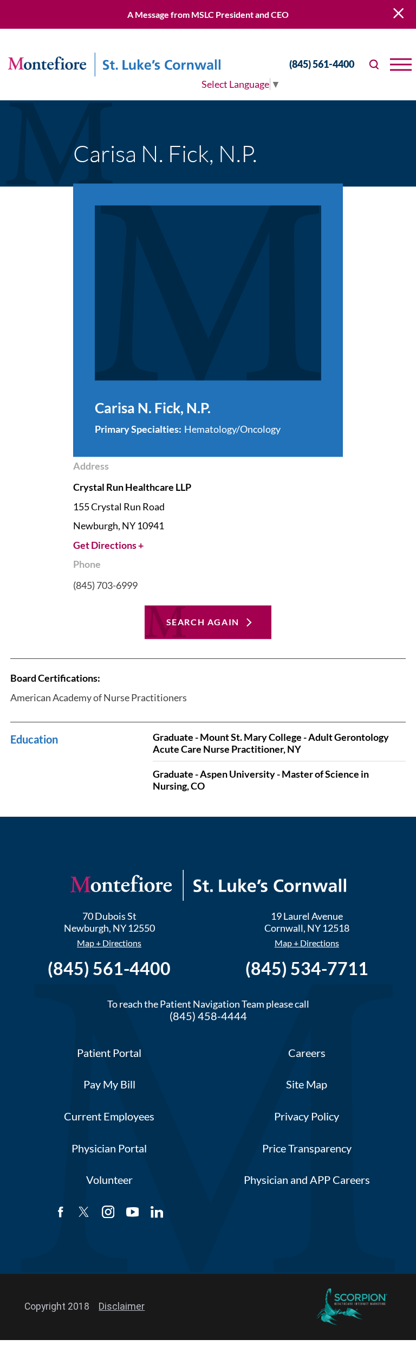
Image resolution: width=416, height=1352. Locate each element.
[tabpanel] (208, 734)
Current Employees (109, 1116)
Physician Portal (109, 1148)
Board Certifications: (55, 678)
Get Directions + (108, 545)
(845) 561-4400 (321, 64)
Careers (307, 1053)
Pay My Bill (109, 1084)
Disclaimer (122, 1306)
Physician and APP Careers (307, 1180)
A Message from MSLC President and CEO (208, 14)
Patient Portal (109, 1053)
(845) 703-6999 (105, 586)
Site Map (306, 1084)
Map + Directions (109, 943)
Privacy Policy (306, 1116)
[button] (401, 64)
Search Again (202, 622)
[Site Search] (374, 64)
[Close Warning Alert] (398, 14)
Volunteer (109, 1180)
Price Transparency (307, 1148)
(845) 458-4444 (208, 1016)
